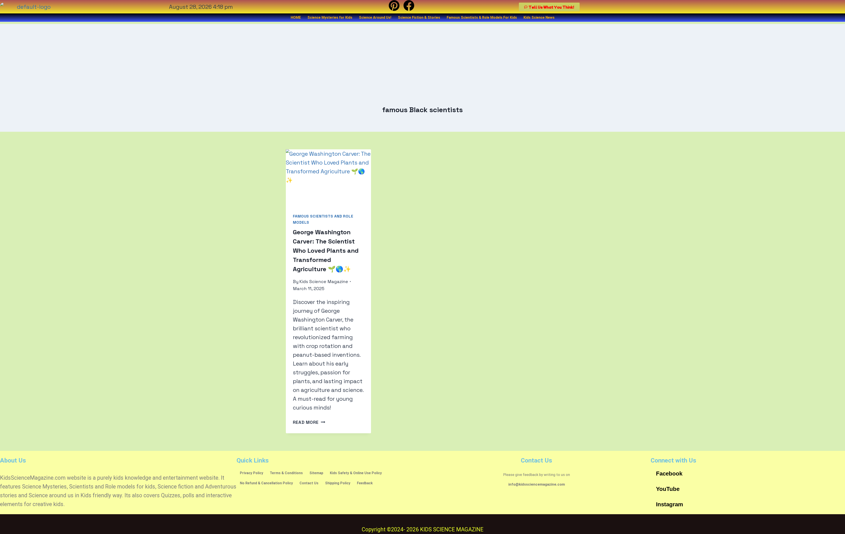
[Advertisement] (422, 55)
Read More (309, 422)
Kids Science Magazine (323, 281)
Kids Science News (539, 17)
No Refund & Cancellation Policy (266, 483)
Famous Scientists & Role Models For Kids (482, 17)
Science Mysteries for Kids (329, 17)
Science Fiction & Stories (419, 17)
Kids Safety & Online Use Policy (356, 473)
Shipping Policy (337, 483)
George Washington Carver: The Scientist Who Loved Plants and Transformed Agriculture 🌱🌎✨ (325, 250)
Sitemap (316, 473)
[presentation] (328, 177)
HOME (296, 17)
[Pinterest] (394, 5)
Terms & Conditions (286, 473)
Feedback (365, 483)
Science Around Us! (375, 17)
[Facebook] (408, 5)
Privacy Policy (251, 473)
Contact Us (308, 483)
